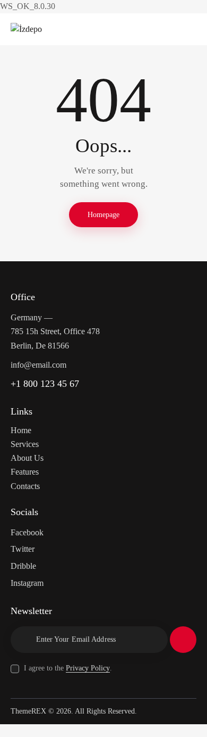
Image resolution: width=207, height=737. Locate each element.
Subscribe (183, 639)
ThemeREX (28, 711)
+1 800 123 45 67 (45, 383)
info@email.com (38, 364)
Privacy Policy (88, 668)
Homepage (103, 215)
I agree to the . (68, 668)
